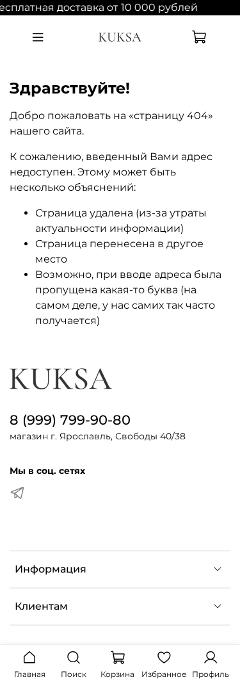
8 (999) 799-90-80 (70, 420)
